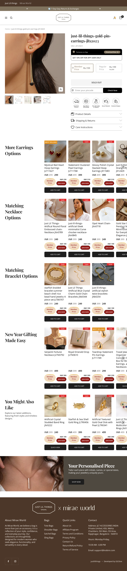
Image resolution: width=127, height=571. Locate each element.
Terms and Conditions (73, 533)
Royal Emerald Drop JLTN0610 (78, 353)
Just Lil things (11, 3)
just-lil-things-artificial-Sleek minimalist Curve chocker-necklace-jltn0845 (77, 229)
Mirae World (25, 3)
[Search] (11, 18)
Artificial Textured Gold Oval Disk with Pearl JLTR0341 (102, 422)
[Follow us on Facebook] (8, 561)
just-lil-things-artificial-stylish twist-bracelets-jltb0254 (100, 292)
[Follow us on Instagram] (15, 561)
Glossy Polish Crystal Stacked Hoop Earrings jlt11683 (103, 167)
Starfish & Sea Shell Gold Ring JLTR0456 (78, 421)
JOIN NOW (61, 183)
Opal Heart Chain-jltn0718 (101, 225)
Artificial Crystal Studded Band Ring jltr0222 (54, 422)
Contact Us (68, 541)
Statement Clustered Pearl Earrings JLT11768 (79, 167)
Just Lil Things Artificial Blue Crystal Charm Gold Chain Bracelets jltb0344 (79, 292)
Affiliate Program (71, 529)
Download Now (111, 52)
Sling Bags (49, 537)
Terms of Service (70, 549)
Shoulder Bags (51, 529)
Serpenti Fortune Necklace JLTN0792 (54, 353)
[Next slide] (123, 167)
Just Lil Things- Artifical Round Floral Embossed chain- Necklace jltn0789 (55, 228)
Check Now (112, 90)
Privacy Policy (69, 537)
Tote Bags (48, 525)
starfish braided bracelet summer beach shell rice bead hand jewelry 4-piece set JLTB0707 (55, 293)
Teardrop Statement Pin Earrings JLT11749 (102, 354)
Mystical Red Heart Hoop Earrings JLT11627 (54, 167)
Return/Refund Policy (72, 545)
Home (7, 29)
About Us (67, 525)
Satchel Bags (50, 533)
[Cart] (120, 17)
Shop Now (76, 482)
